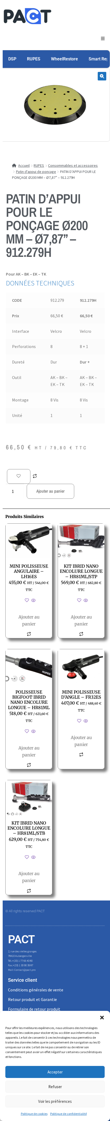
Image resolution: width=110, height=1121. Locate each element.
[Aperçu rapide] (33, 600)
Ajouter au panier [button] (29, 620)
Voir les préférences (55, 1101)
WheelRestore (64, 58)
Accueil (24, 165)
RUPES (33, 58)
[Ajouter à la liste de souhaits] (18, 476)
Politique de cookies (34, 1114)
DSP (12, 58)
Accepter (55, 1071)
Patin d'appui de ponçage (36, 171)
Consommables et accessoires (73, 165)
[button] (102, 1017)
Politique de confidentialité (68, 1114)
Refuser (55, 1086)
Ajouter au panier (50, 491)
